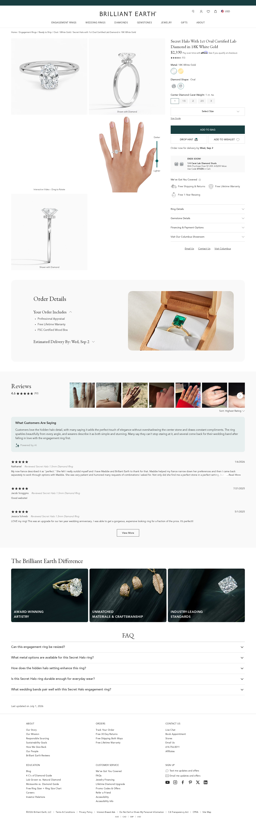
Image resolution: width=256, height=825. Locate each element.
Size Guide (176, 118)
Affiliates (170, 751)
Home (14, 32)
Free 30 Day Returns (107, 734)
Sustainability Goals (36, 743)
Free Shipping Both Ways (109, 738)
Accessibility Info (105, 801)
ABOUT (200, 23)
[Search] (193, 11)
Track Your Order (105, 730)
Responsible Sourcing (37, 738)
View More (128, 533)
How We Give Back (36, 747)
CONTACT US (172, 724)
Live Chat (170, 730)
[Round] (174, 86)
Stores (168, 738)
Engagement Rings (28, 32)
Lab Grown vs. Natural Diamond (43, 780)
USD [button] (139, 817)
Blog (28, 771)
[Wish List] (208, 11)
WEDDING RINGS (95, 23)
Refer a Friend (103, 793)
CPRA (195, 812)
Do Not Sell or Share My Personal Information (141, 812)
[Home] (128, 14)
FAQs (99, 776)
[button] (208, 209)
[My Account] (201, 11)
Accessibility (102, 797)
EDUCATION (33, 765)
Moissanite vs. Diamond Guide (42, 784)
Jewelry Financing (105, 780)
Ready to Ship (45, 32)
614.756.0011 (172, 747)
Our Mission (32, 734)
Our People (32, 751)
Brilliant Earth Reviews (38, 756)
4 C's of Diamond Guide (39, 776)
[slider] (157, 160)
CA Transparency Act (178, 812)
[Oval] (181, 86)
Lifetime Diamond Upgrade (110, 784)
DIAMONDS (121, 23)
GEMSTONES (144, 23)
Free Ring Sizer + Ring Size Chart (44, 789)
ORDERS (100, 724)
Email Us (170, 743)
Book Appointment (175, 734)
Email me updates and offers (185, 776)
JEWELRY (166, 23)
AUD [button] (117, 817)
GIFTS (184, 23)
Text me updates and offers (184, 771)
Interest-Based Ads (106, 812)
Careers (30, 793)
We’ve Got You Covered (109, 771)
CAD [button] (124, 817)
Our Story (31, 730)
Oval (56, 32)
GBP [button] (132, 817)
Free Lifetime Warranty (51, 324)
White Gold (65, 32)
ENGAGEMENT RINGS (63, 23)
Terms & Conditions (65, 812)
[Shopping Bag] (215, 11)
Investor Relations (35, 797)
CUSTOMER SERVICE (107, 765)
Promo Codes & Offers (108, 789)
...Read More (234, 475)
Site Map (207, 812)
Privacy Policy (86, 812)
